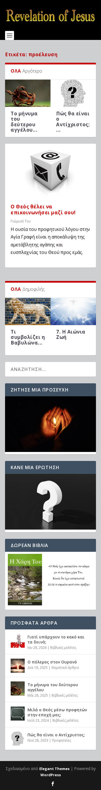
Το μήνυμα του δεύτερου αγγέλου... (24, 121)
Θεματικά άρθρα (65, 667)
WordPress (50, 774)
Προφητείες (61, 740)
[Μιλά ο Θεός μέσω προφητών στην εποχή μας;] (18, 713)
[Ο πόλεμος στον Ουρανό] (18, 666)
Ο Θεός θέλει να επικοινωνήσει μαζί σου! (43, 209)
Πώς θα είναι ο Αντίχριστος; (56, 734)
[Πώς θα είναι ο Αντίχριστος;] (73, 93)
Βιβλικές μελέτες (63, 647)
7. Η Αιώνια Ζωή (71, 334)
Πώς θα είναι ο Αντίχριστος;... (73, 121)
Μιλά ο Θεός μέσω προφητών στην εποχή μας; (57, 712)
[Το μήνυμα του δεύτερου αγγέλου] (27, 93)
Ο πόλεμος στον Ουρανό (52, 662)
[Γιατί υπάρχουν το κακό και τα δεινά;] (18, 641)
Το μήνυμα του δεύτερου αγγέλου (52, 687)
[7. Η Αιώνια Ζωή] (73, 311)
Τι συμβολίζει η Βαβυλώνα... (28, 337)
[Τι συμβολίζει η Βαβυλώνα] (27, 311)
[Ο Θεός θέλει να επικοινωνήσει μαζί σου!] (50, 171)
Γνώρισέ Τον (21, 221)
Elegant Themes (54, 768)
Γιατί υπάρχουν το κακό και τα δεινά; (55, 639)
